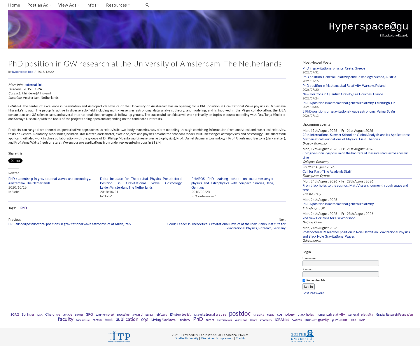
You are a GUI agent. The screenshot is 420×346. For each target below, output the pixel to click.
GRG (89, 314)
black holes (306, 314)
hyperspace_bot (22, 71)
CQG (144, 320)
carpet (210, 320)
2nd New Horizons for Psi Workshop (329, 218)
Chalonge (52, 314)
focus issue (83, 320)
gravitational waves (210, 314)
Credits (240, 338)
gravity (259, 314)
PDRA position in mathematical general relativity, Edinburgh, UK (349, 103)
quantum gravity (316, 320)
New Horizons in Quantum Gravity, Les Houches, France (343, 94)
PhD (23, 208)
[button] (50, 5)
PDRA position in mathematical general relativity (338, 204)
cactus (97, 320)
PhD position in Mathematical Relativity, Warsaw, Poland (344, 85)
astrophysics (224, 320)
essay (270, 314)
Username (309, 258)
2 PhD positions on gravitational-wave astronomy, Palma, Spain (349, 111)
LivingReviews (163, 319)
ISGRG (14, 314)
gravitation (339, 320)
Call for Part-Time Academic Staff (327, 171)
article (67, 314)
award (137, 314)
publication (127, 319)
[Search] (147, 5)
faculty (66, 319)
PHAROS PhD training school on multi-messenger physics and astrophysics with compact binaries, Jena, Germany (232, 183)
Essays (149, 314)
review (184, 319)
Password (309, 269)
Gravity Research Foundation (394, 314)
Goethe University (186, 338)
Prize (353, 320)
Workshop (241, 320)
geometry (266, 320)
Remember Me (315, 280)
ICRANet (282, 319)
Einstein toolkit (180, 314)
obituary (161, 314)
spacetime (123, 314)
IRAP (362, 320)
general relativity (360, 314)
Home (14, 4)
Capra (253, 320)
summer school (105, 314)
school (79, 314)
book (109, 319)
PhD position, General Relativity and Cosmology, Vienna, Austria (349, 77)
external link (33, 85)
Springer (28, 314)
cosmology (286, 314)
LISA (39, 314)
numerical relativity (331, 314)
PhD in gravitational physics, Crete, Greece (334, 68)
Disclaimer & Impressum (217, 338)
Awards (297, 320)
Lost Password (313, 293)
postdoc (240, 313)
